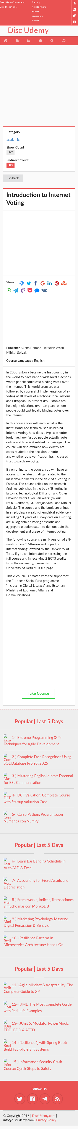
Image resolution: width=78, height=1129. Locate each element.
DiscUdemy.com (43, 1116)
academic (13, 139)
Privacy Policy (46, 1120)
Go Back (13, 178)
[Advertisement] (39, 87)
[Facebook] (74, 22)
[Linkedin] (74, 9)
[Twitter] (74, 16)
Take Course (38, 694)
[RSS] (74, 3)
